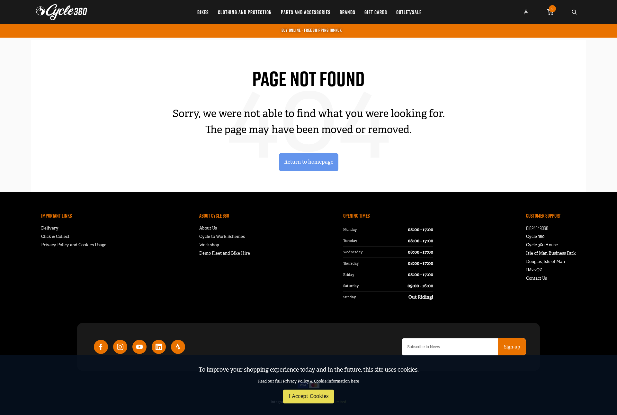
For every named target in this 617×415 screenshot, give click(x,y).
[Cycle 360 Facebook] (101, 347)
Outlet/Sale (409, 12)
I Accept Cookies (308, 396)
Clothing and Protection (245, 12)
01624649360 (537, 228)
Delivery (49, 228)
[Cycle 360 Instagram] (120, 347)
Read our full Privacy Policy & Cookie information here (308, 381)
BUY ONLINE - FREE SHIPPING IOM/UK (312, 30)
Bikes (203, 12)
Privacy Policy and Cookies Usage (73, 245)
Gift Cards (375, 12)
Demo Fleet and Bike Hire (224, 253)
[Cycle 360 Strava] (178, 347)
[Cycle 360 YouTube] (139, 347)
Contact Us (536, 278)
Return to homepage (308, 161)
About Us (208, 228)
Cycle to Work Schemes (222, 236)
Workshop (209, 245)
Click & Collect (55, 236)
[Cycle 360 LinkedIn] (159, 347)
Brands (347, 12)
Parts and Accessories (306, 12)
